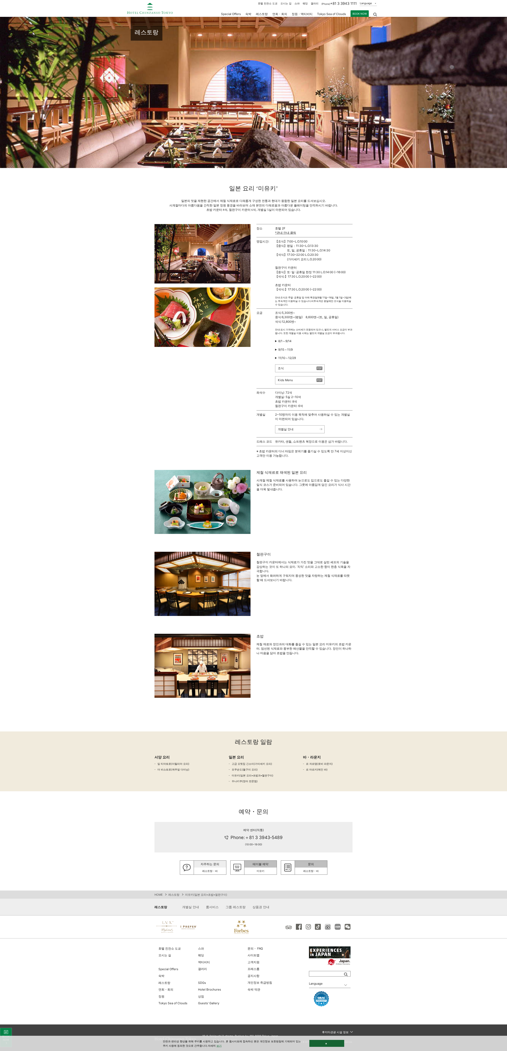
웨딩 (305, 3)
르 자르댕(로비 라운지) (319, 763)
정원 (161, 996)
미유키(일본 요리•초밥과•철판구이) (252, 775)
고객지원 (253, 962)
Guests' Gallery (208, 1003)
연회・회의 (279, 14)
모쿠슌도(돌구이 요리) (245, 769)
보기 (219, 1045)
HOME (158, 894)
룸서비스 (212, 907)
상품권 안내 (261, 907)
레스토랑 (173, 894)
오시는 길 (286, 3)
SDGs (202, 983)
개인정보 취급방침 (260, 982)
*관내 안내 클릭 (285, 233)
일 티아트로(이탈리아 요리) (173, 763)
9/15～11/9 (285, 349)
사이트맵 (253, 955)
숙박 (161, 976)
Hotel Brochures (209, 989)
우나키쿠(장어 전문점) (245, 781)
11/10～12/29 (287, 358)
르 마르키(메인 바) (317, 769)
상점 (201, 996)
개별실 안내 (286, 429)
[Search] (346, 974)
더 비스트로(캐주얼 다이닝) (173, 769)
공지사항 (253, 976)
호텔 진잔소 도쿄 (267, 3)
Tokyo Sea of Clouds (331, 14)
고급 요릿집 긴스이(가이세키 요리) (252, 763)
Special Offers (231, 14)
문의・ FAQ (255, 948)
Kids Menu (285, 380)
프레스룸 (253, 969)
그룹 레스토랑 (236, 907)
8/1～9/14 (285, 341)
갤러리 (314, 3)
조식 (281, 368)
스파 (297, 3)
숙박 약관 (254, 989)
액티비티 (204, 962)
